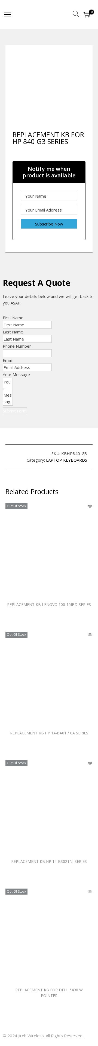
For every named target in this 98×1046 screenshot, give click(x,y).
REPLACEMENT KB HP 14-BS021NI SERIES (49, 861)
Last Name (13, 332)
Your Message (16, 374)
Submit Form (15, 411)
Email (8, 360)
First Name (13, 317)
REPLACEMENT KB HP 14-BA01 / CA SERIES (49, 733)
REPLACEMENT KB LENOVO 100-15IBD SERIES (49, 604)
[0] (86, 14)
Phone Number (17, 346)
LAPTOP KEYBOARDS (66, 460)
